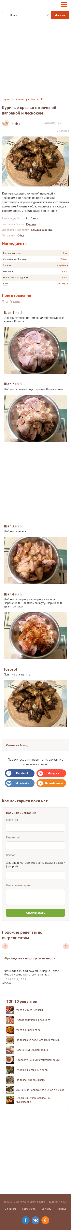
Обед (20, 235)
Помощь (61, 1208)
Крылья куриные (12, 253)
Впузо (5, 99)
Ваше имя (12, 820)
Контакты (46, 1208)
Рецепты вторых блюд (25, 99)
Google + (53, 773)
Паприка (8, 271)
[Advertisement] (35, 58)
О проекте (10, 1208)
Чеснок (7, 265)
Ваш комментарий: (18, 885)
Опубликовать (35, 913)
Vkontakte (22, 783)
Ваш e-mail (13, 837)
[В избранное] (67, 123)
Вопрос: (11, 855)
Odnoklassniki (54, 783)
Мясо (44, 99)
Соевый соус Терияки (15, 259)
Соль (5, 283)
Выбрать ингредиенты (45, 15)
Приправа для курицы (15, 277)
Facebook (22, 773)
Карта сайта (29, 1208)
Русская (31, 224)
